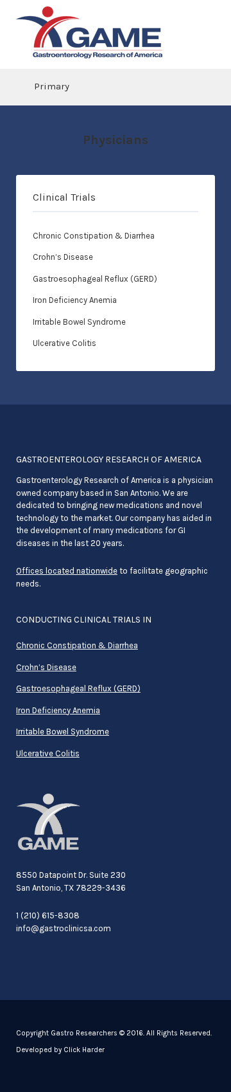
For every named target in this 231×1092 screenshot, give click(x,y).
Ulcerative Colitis (64, 343)
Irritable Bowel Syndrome (79, 322)
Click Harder (84, 1050)
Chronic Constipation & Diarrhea (94, 236)
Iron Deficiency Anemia (75, 300)
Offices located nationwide (66, 571)
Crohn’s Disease (63, 257)
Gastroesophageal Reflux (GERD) (95, 279)
